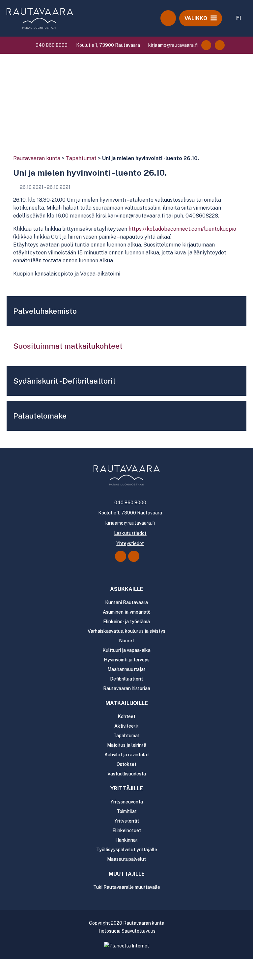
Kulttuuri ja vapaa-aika (126, 650)
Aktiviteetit (126, 726)
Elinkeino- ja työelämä (126, 621)
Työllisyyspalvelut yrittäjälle (126, 849)
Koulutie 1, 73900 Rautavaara (107, 45)
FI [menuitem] (238, 18)
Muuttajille (127, 874)
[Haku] (168, 18)
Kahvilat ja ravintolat (126, 754)
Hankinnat (126, 840)
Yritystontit (126, 821)
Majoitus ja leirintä (126, 745)
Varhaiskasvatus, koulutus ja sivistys (126, 631)
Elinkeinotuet (126, 830)
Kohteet (126, 716)
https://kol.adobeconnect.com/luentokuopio (182, 229)
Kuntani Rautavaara (126, 602)
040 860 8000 (51, 45)
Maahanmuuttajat (126, 669)
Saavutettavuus (138, 931)
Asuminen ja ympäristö (127, 612)
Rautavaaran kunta (36, 158)
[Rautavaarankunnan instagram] (220, 45)
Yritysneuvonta (126, 801)
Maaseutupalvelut (126, 859)
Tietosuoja (109, 931)
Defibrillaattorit (126, 679)
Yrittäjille (126, 788)
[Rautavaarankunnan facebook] (206, 45)
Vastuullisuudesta (126, 773)
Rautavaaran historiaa (126, 688)
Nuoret (126, 640)
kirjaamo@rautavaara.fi (172, 45)
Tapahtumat (81, 158)
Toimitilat (127, 811)
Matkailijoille (126, 703)
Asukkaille (126, 589)
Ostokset (126, 764)
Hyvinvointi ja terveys (127, 659)
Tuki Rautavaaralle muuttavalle (126, 887)
